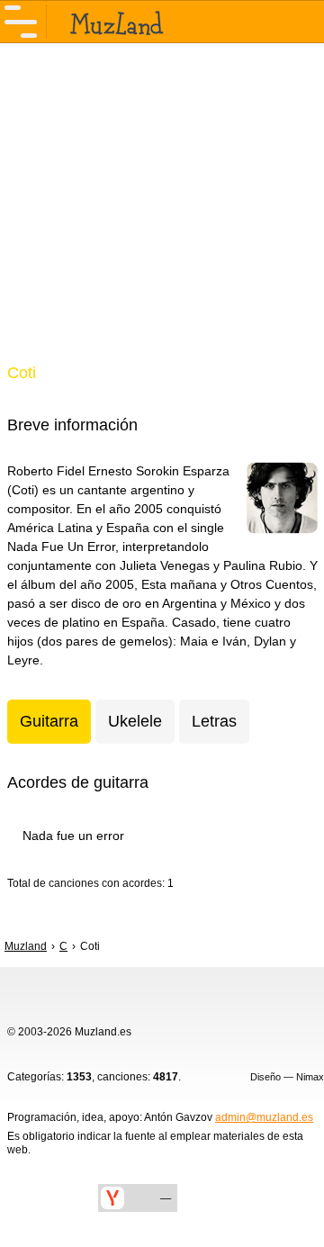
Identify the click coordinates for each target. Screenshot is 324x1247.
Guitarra (49, 721)
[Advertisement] (162, 214)
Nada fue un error (73, 835)
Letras (214, 721)
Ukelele (135, 721)
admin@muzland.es (264, 1117)
